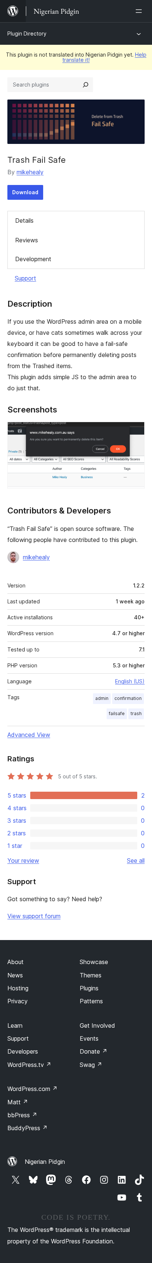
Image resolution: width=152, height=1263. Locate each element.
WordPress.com (32, 1088)
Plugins (89, 988)
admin (101, 698)
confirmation (128, 698)
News (15, 975)
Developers (22, 1051)
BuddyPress (27, 1128)
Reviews (26, 240)
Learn (15, 1025)
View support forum (34, 916)
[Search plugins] (85, 84)
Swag (91, 1064)
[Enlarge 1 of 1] (134, 431)
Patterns (91, 1001)
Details (24, 220)
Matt (17, 1102)
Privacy (17, 1001)
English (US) (130, 681)
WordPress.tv (29, 1064)
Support (25, 278)
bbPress (22, 1115)
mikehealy (30, 172)
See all (136, 860)
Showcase (94, 962)
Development (33, 259)
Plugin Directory (26, 33)
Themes (90, 975)
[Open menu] (140, 11)
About (15, 962)
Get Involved (97, 1025)
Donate (93, 1051)
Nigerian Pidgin (45, 1161)
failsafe (117, 713)
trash (136, 713)
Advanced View (28, 734)
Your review (23, 860)
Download (25, 192)
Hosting (17, 988)
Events (89, 1038)
